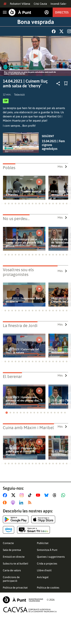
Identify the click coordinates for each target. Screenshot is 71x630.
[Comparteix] (58, 83)
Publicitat (42, 543)
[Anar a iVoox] (5, 502)
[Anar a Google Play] (15, 519)
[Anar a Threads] (55, 495)
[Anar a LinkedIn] (22, 502)
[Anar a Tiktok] (30, 495)
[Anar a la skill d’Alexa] (8, 530)
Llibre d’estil (44, 570)
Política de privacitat (15, 587)
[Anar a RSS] (30, 502)
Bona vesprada (35, 22)
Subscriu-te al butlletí (15, 563)
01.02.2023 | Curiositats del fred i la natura (22, 351)
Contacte (8, 543)
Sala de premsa (12, 549)
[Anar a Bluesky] (47, 495)
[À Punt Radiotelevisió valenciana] (23, 599)
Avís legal (42, 577)
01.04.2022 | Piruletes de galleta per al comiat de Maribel (21, 451)
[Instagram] (69, 31)
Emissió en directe (14, 556)
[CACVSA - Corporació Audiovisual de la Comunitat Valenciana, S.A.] (30, 609)
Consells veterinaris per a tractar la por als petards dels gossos (24, 242)
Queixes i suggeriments (51, 556)
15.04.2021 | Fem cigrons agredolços (53, 145)
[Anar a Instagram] (22, 495)
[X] (61, 31)
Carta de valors (12, 570)
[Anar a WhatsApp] (64, 495)
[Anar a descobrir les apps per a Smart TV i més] (33, 530)
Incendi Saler (58, 3)
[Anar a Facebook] (6, 495)
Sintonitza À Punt (47, 549)
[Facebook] (54, 31)
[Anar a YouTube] (39, 495)
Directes (62, 12)
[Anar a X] (14, 495)
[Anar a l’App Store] (43, 519)
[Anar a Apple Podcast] (13, 502)
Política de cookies (48, 587)
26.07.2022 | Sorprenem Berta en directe (24, 300)
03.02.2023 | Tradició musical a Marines (23, 193)
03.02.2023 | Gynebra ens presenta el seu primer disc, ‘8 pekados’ (24, 400)
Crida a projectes (47, 563)
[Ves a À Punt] (20, 12)
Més (60, 166)
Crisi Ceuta (40, 3)
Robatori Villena (20, 3)
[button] (2, 203)
